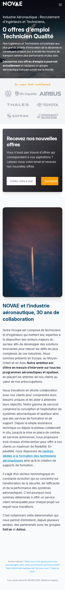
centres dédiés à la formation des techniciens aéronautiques (29, 455)
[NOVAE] (13, 4)
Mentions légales (49, 580)
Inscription (51, 181)
